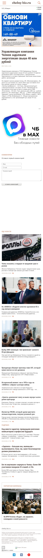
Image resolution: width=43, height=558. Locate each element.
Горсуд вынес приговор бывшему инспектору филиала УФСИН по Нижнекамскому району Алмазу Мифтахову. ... (21, 418)
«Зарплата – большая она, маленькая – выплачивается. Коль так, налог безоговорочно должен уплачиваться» (21, 449)
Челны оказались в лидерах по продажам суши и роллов (20, 264)
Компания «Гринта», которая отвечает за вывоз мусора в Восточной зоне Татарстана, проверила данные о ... (21, 403)
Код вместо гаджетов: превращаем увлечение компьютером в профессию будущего (20, 430)
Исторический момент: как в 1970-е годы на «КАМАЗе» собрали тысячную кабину (18, 383)
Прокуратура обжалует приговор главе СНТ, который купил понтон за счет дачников (21, 369)
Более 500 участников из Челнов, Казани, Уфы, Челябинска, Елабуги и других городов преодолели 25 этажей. (20, 471)
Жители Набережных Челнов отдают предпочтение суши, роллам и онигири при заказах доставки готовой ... (21, 269)
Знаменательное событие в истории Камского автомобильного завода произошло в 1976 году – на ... (20, 388)
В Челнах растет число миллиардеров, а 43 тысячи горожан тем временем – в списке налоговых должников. (21, 455)
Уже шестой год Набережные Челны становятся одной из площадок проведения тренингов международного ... (21, 356)
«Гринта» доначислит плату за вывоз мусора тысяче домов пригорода (21, 398)
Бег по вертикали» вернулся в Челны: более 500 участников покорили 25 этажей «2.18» (21, 465)
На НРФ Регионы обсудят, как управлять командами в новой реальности (18, 517)
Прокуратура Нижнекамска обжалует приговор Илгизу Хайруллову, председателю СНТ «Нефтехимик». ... (20, 374)
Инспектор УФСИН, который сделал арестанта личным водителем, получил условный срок (18, 413)
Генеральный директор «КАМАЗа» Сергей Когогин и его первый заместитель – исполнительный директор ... (20, 312)
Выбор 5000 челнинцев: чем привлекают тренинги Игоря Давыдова (20, 351)
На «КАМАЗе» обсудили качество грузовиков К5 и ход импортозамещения (20, 307)
